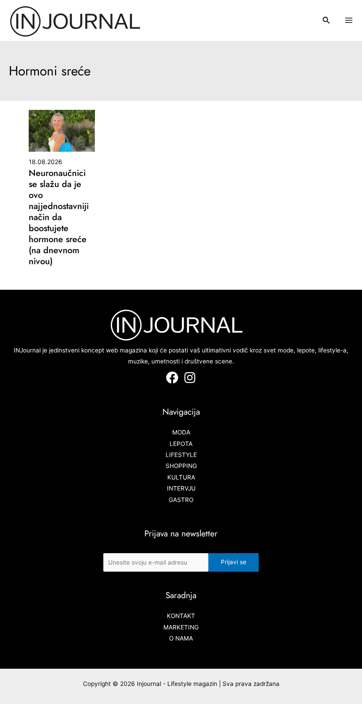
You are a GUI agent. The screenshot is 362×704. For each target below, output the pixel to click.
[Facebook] (172, 377)
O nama (181, 638)
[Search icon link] (327, 21)
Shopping (181, 465)
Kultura (181, 477)
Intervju (181, 488)
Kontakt (181, 615)
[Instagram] (190, 377)
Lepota (181, 443)
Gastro (181, 499)
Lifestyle (181, 454)
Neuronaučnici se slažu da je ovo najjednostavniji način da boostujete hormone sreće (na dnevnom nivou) (59, 217)
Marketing (181, 627)
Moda (181, 432)
